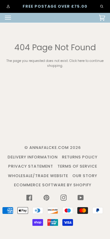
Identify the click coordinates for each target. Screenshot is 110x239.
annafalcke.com (49, 147)
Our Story (84, 175)
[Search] (98, 6)
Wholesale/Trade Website (38, 175)
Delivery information (33, 157)
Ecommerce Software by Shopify (52, 185)
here (81, 61)
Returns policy (79, 157)
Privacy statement (30, 166)
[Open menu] (14, 18)
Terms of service (77, 166)
